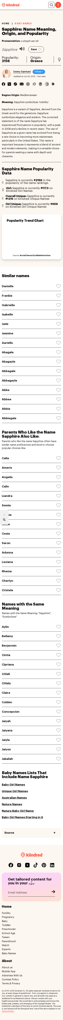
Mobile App (8, 971)
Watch (5, 945)
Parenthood (8, 941)
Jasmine (7, 333)
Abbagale (8, 371)
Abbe (5, 390)
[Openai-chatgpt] (28, 84)
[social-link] (11, 865)
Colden (7, 702)
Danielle (7, 286)
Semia (6, 505)
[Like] (58, 286)
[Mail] (22, 84)
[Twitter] (9, 84)
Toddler (6, 925)
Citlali (6, 674)
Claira (6, 692)
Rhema (7, 571)
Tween (5, 937)
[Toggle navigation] (58, 5)
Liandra (7, 495)
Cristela (7, 590)
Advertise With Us (12, 975)
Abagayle (8, 361)
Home (5, 23)
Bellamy (7, 636)
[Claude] (53, 84)
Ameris (7, 467)
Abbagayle (9, 380)
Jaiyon (6, 749)
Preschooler (9, 929)
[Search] (51, 5)
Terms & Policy (8, 1011)
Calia (5, 458)
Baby (4, 921)
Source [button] (9, 832)
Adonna (7, 552)
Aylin (5, 626)
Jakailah (7, 758)
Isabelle (7, 314)
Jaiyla (6, 739)
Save (34, 49)
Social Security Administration (35, 255)
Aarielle (7, 342)
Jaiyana (7, 730)
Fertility (6, 913)
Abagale (8, 352)
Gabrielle (8, 305)
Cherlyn (7, 580)
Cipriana (8, 664)
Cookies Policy (10, 979)
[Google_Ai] (47, 84)
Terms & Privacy (11, 983)
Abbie (6, 408)
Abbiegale (9, 418)
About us (7, 967)
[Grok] (34, 84)
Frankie (7, 295)
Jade (5, 323)
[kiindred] (10, 5)
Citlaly (6, 683)
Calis (5, 486)
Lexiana (7, 562)
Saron (6, 543)
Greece (36, 61)
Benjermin (9, 645)
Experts (6, 949)
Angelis (7, 477)
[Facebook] (3, 84)
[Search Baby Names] (4, 520)
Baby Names (9, 953)
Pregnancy (8, 917)
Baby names (23, 23)
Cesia (6, 533)
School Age (8, 933)
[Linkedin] (15, 84)
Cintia (6, 655)
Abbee (6, 399)
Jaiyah (6, 721)
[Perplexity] (40, 84)
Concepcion (10, 711)
